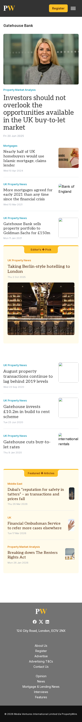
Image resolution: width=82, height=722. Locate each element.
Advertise (41, 656)
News (41, 681)
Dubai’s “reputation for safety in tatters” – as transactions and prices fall (36, 494)
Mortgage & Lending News (41, 686)
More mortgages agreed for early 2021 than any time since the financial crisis (28, 194)
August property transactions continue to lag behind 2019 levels (28, 376)
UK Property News (15, 184)
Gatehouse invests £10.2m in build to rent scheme (26, 411)
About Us (41, 645)
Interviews (41, 692)
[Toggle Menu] (73, 8)
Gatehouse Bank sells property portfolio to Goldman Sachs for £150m (26, 228)
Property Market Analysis (19, 89)
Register (58, 8)
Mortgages (10, 145)
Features (41, 697)
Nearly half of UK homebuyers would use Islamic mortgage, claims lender (24, 158)
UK (9, 517)
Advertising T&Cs (41, 661)
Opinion (41, 676)
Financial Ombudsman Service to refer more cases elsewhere (35, 525)
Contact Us (41, 666)
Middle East (15, 483)
